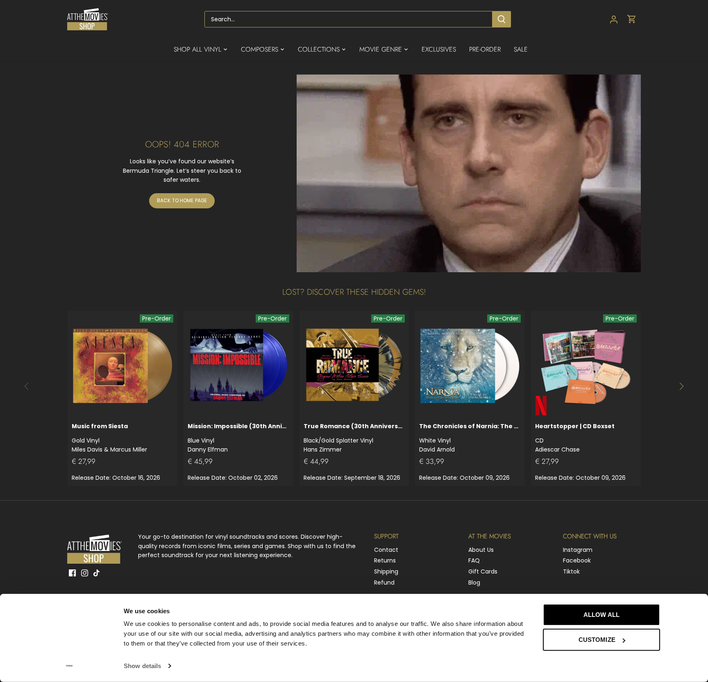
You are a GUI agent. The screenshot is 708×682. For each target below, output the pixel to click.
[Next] (681, 386)
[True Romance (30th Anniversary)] (354, 365)
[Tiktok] (96, 573)
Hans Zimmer (354, 438)
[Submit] (501, 19)
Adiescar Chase (575, 438)
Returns (385, 560)
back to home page (182, 200)
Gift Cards (482, 571)
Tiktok (571, 571)
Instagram (577, 550)
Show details (142, 665)
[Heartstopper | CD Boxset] (586, 365)
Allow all (601, 614)
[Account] (614, 19)
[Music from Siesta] (122, 365)
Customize (597, 639)
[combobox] (348, 19)
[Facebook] (72, 573)
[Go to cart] (632, 19)
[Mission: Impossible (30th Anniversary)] (238, 365)
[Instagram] (84, 573)
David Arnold (470, 438)
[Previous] (27, 386)
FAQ (474, 560)
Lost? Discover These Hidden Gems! (354, 292)
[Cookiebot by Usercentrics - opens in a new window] (69, 666)
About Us (481, 550)
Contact (386, 550)
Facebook (577, 560)
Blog (474, 582)
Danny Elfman (238, 438)
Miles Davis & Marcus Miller (109, 438)
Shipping (386, 571)
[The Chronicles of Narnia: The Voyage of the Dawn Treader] (470, 365)
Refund (384, 582)
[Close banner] (678, 607)
